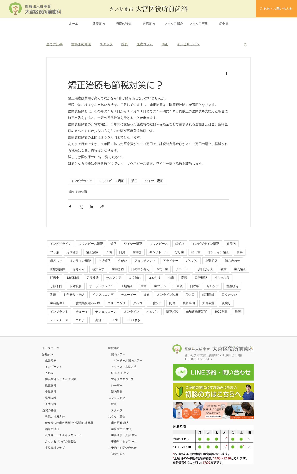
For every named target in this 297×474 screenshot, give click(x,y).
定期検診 (93, 277)
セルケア (213, 286)
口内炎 (178, 286)
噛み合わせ (232, 260)
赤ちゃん (79, 269)
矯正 (165, 44)
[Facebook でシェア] (70, 207)
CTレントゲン (120, 372)
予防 (115, 320)
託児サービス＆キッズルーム (63, 435)
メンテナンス (59, 320)
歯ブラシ (160, 286)
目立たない (229, 294)
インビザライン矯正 (205, 243)
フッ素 (54, 252)
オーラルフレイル (101, 286)
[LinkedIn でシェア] (91, 207)
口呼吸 (194, 286)
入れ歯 (49, 372)
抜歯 (146, 294)
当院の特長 (49, 410)
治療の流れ (52, 429)
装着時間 (189, 303)
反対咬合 (76, 286)
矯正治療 (92, 252)
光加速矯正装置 (196, 311)
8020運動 (220, 311)
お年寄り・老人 (74, 294)
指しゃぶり (222, 277)
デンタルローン (106, 311)
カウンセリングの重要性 (60, 441)
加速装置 (208, 303)
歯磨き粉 (118, 269)
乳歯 (223, 269)
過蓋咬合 (232, 286)
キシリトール (158, 252)
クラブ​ (60, 447)
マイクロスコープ (122, 379)
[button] (245, 44)
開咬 (184, 277)
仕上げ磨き (132, 320)
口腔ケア (156, 303)
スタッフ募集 (116, 416)
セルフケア (113, 277)
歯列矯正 (240, 269)
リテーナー (182, 269)
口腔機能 (201, 277)
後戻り (226, 303)
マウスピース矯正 (112, 180)
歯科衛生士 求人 (121, 429)
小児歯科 (50, 391)
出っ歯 (195, 252)
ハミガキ (153, 311)
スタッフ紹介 (116, 398)
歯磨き (137, 252)
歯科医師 (208, 294)
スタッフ (106, 44)
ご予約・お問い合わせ (122, 447)
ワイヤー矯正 (154, 180)
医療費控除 (57, 269)
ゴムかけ (154, 277)
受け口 (190, 294)
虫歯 (171, 277)
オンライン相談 (80, 260)
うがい (122, 260)
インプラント (59, 311)
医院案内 (114, 348)
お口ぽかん (205, 269)
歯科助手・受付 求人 (124, 435)
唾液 (238, 311)
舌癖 (53, 294)
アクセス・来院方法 (124, 366)
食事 (240, 252)
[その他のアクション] (226, 73)
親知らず (98, 269)
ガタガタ (192, 260)
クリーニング (116, 303)
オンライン (131, 311)
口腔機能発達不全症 (86, 303)
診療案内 (47, 354)
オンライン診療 (167, 294)
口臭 (122, 252)
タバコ (137, 303)
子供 (109, 252)
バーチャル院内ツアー (128, 360)
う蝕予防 (56, 286)
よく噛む (135, 277)
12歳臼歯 (73, 277)
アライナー (170, 260)
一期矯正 (98, 320)
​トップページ (50, 348)
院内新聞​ (116, 391)
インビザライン (188, 44)
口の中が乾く (140, 269)
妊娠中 (54, 277)
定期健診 (73, 252)
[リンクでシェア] (102, 207)
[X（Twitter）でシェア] (81, 207)
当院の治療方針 (55, 416)
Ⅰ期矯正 (127, 286)
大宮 (143, 286)
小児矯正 (104, 260)
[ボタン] (213, 410)
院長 (124, 44)
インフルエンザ (102, 294)
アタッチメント (145, 260)
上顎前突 (211, 260)
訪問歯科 (50, 398)
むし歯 (179, 252)
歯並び (179, 243)
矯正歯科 (50, 385)
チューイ (82, 311)
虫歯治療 (50, 360)
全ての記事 (54, 44)
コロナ (80, 320)
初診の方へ (118, 453)
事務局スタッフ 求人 (124, 441)
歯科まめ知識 (81, 44)
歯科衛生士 (57, 303)
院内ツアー (118, 354)
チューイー (128, 294)
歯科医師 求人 (120, 422)
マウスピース (159, 243)
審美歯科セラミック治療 (60, 379)
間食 (172, 303)
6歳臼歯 (162, 269)
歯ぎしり (56, 260)
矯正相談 (172, 311)
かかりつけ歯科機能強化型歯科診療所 (69, 422)
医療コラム (145, 44)
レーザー (116, 385)
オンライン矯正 (218, 252)
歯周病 (231, 243)
